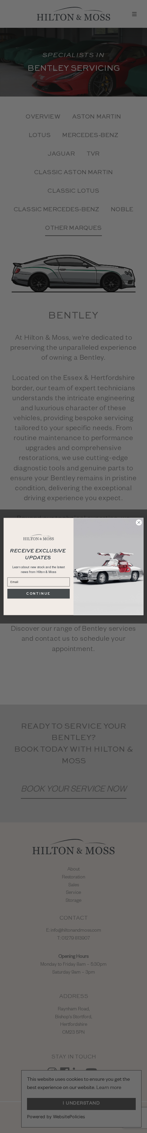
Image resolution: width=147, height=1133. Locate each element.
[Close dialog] (139, 522)
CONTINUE (38, 593)
